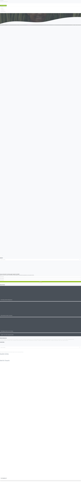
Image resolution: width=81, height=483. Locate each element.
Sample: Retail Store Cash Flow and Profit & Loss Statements (15, 180)
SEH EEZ (25, 340)
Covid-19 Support (20, 339)
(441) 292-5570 (1, 0)
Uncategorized (52, 340)
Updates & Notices (56, 340)
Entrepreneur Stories (29, 339)
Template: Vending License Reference (9, 42)
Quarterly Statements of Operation (20, 340)
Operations (5, 340)
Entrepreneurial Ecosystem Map (8, 226)
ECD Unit (26, 339)
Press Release (14, 340)
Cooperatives (16, 339)
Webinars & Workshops (65, 340)
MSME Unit (67, 339)
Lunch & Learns (63, 339)
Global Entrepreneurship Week (48, 339)
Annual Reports (4, 339)
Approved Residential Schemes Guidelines (11, 203)
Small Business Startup (31, 340)
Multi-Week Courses (70, 339)
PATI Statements (9, 340)
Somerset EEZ (35, 340)
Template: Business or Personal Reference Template (13, 134)
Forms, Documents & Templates (35, 339)
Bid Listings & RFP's (11, 339)
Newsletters (2, 340)
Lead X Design (6, 370)
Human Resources (60, 339)
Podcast (12, 340)
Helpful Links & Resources (54, 339)
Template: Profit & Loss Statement (9, 88)
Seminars (27, 340)
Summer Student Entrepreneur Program (45, 340)
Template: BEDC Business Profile (8, 157)
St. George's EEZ (39, 340)
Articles (7, 339)
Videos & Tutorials (61, 340)
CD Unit (14, 339)
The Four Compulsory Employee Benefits (10, 65)
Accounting (1, 339)
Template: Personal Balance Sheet (9, 111)
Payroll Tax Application (6, 249)
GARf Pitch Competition (41, 339)
